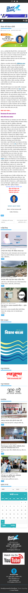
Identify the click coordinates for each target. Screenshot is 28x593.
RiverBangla (13, 248)
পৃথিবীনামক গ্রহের (20, 63)
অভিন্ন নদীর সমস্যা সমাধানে (7, 116)
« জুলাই (3, 525)
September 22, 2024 (6, 473)
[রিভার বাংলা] (2, 20)
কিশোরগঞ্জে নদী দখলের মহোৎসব (8, 113)
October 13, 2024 (5, 444)
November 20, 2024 (6, 418)
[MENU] (26, 20)
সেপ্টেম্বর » (13, 526)
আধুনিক (2, 159)
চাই (15, 144)
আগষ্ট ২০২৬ (14, 494)
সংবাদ (3, 424)
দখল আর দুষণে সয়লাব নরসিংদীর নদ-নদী (22, 221)
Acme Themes (14, 590)
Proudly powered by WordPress (9, 588)
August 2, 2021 (5, 303)
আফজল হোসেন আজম (17, 30)
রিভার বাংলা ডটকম (16, 418)
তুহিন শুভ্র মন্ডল (13, 277)
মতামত (2, 215)
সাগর (20, 89)
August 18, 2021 (5, 277)
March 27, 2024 (5, 248)
